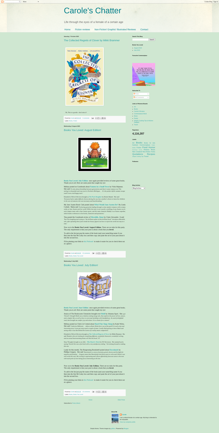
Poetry (136, 118)
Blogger (126, 428)
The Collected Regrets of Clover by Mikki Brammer (92, 40)
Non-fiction (146, 152)
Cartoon (135, 145)
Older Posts (121, 400)
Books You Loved (78, 256)
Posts (137, 94)
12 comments (86, 253)
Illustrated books (137, 149)
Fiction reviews (82, 29)
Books (71, 120)
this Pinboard (88, 241)
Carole (73, 118)
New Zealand (137, 152)
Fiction (75, 120)
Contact (144, 29)
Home (67, 29)
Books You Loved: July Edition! (81, 265)
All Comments (139, 97)
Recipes (151, 154)
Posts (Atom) (76, 403)
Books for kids (149, 143)
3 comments (85, 118)
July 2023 (137, 50)
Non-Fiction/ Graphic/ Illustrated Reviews (115, 29)
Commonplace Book (140, 114)
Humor (152, 147)
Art (135, 107)
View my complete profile (127, 422)
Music (136, 116)
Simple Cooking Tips (138, 156)
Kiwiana (146, 149)
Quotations (137, 154)
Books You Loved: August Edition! (82, 130)
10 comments (86, 391)
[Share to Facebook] (103, 118)
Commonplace (145, 145)
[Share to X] (100, 118)
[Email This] (96, 118)
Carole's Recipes (139, 111)
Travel (136, 124)
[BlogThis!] (98, 118)
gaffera (113, 428)
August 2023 (138, 48)
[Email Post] (92, 118)
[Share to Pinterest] (105, 118)
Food (144, 147)
